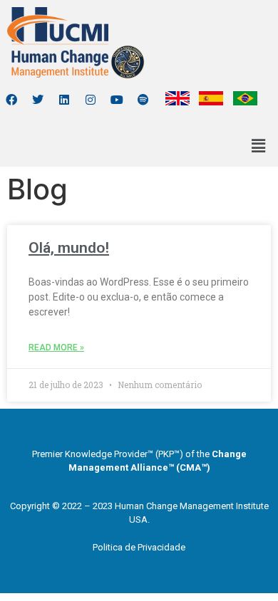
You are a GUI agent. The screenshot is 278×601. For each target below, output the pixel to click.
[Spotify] (143, 99)
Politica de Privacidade (139, 547)
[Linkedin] (64, 99)
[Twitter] (37, 99)
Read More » (56, 347)
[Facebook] (11, 99)
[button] (259, 145)
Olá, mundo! (69, 247)
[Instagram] (90, 99)
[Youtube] (116, 99)
